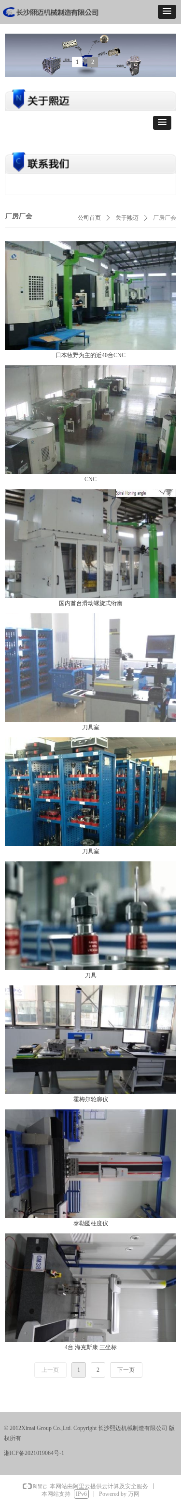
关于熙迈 (127, 217)
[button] (167, 12)
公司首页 (89, 217)
